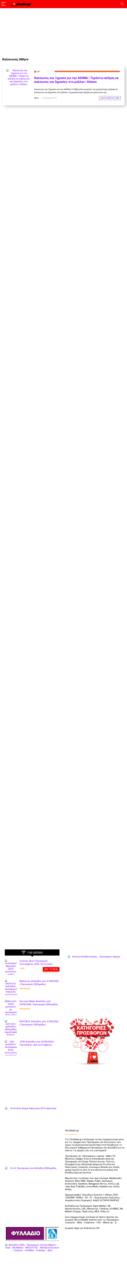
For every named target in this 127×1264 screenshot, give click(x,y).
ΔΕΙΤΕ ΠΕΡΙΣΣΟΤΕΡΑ (110, 98)
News (36, 98)
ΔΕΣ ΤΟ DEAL (51, 969)
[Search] (122, 4)
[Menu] (3, 4)
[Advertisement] (63, 31)
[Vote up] (50, 72)
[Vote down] (45, 72)
